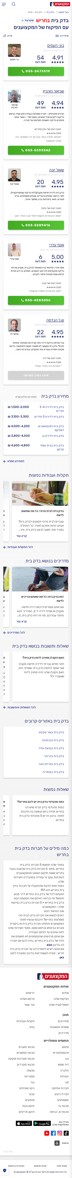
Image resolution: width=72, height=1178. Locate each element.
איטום (65, 1047)
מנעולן (31, 1070)
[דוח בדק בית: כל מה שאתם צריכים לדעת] (40, 581)
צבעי (32, 1094)
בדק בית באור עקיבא (51, 732)
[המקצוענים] (60, 4)
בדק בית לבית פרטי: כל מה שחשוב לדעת (42, 513)
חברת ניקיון (62, 1094)
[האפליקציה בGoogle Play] (42, 1123)
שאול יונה (56, 170)
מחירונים (63, 1021)
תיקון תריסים (27, 1112)
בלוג (32, 1027)
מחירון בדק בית (55, 396)
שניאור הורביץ (53, 91)
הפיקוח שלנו (61, 999)
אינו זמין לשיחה (36, 375)
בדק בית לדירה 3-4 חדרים (52, 409)
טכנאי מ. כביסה (59, 1112)
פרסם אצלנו (27, 999)
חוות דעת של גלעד (51, 208)
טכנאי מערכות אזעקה (21, 1058)
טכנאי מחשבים (26, 1052)
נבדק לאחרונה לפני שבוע (52, 249)
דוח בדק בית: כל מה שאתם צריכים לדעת (42, 598)
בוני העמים (55, 45)
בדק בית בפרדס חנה (51, 764)
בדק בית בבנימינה (53, 740)
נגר (32, 1082)
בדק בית (50, 12)
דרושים (30, 993)
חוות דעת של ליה (52, 358)
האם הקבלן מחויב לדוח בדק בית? (43, 657)
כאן (62, 957)
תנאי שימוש (40, 1165)
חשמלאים (63, 1100)
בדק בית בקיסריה (53, 772)
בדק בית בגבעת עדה (51, 748)
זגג (67, 1082)
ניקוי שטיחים (27, 1088)
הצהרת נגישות (16, 1165)
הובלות (64, 1076)
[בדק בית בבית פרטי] (40, 495)
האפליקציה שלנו (59, 1004)
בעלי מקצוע (63, 12)
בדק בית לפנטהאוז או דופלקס (51, 428)
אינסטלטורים (61, 1052)
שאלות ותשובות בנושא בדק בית (40, 646)
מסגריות (29, 1076)
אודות (65, 993)
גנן (67, 1058)
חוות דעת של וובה (51, 283)
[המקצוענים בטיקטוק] (66, 1133)
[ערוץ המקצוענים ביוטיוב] (47, 1133)
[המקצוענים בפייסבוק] (54, 1133)
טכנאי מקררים (26, 1064)
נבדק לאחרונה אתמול (53, 50)
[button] (8, 35)
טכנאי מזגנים (27, 1047)
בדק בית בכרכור (54, 756)
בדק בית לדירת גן (53, 436)
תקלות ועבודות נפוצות (49, 475)
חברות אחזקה (60, 1088)
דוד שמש (63, 1064)
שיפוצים (30, 1100)
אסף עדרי (56, 245)
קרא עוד (21, 536)
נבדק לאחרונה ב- (49, 95)
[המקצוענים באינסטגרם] (60, 1133)
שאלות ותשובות (59, 1027)
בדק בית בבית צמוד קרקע (52, 447)
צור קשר (29, 1004)
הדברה (64, 1070)
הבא (49, 945)
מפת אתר (61, 1165)
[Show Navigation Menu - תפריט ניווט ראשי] (4, 4)
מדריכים (64, 1033)
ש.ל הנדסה (55, 320)
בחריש (43, 20)
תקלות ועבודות (25, 1021)
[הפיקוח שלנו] (4, 1170)
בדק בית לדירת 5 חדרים (49, 416)
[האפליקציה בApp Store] (24, 1123)
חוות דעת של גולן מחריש (48, 129)
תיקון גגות (28, 1106)
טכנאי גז (63, 1106)
